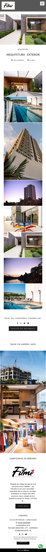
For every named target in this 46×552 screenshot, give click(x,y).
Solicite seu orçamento (23, 328)
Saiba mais (23, 506)
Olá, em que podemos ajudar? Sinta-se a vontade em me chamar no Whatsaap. (25, 538)
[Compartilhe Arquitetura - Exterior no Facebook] (17, 323)
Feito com (23, 550)
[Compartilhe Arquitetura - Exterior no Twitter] (24, 323)
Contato (23, 542)
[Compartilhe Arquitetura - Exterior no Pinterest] (28, 323)
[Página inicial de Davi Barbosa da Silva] (8, 6)
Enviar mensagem (24, 523)
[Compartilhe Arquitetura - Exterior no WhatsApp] (21, 323)
